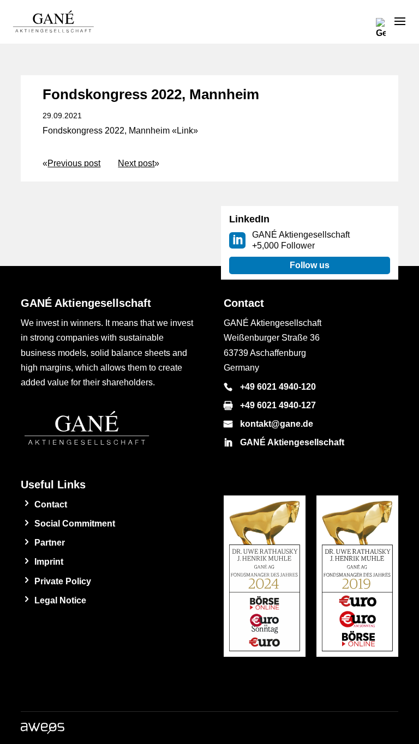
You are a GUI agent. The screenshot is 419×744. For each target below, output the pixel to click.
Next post (136, 163)
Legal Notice (60, 600)
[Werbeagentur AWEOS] (42, 731)
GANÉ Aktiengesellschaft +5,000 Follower (301, 240)
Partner (49, 542)
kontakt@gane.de (276, 423)
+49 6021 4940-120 (278, 386)
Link (185, 130)
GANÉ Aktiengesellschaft (292, 442)
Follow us (310, 265)
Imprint (48, 561)
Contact (50, 504)
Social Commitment (74, 523)
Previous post (73, 163)
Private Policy (62, 581)
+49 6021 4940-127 (278, 405)
